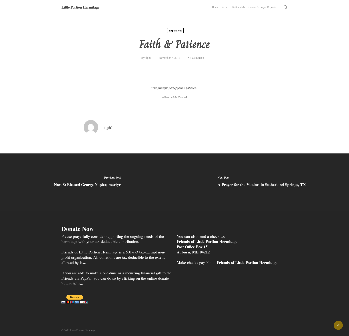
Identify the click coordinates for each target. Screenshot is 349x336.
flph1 (148, 57)
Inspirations (175, 30)
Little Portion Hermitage (80, 7)
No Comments (196, 57)
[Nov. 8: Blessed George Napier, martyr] (87, 182)
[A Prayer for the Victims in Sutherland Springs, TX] (261, 182)
